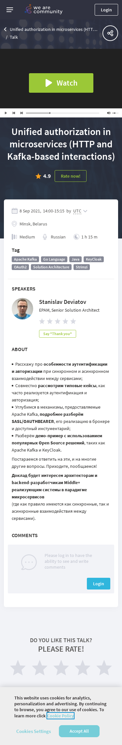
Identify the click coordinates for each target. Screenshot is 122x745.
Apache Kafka (25, 259)
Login (106, 10)
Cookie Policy (60, 716)
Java (75, 259)
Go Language (54, 259)
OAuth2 (20, 266)
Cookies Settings (33, 731)
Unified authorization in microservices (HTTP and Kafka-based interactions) (55, 29)
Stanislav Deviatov (62, 301)
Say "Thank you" (57, 333)
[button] (10, 10)
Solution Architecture (51, 266)
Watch (67, 83)
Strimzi (82, 266)
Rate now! (70, 176)
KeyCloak (94, 259)
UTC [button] (77, 211)
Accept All (79, 731)
